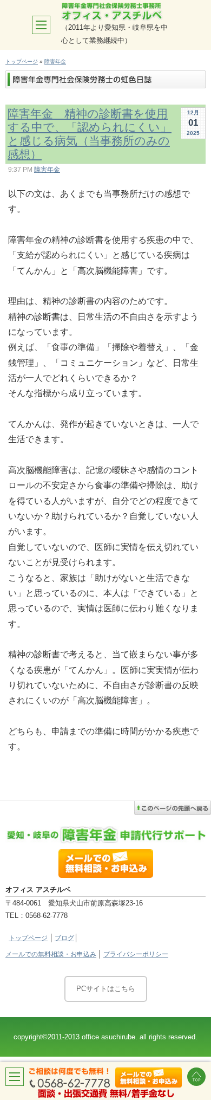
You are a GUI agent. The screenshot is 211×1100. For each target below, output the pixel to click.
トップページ (21, 61)
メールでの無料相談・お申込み (50, 954)
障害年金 (55, 61)
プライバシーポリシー (135, 954)
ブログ (64, 938)
